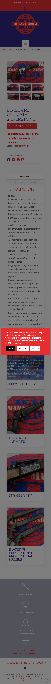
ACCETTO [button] (23, 348)
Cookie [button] (10, 348)
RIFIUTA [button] (35, 348)
